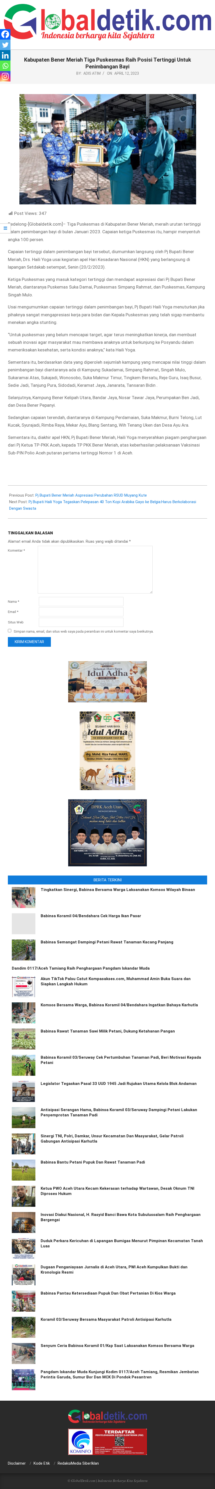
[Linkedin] (5, 55)
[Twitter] (5, 45)
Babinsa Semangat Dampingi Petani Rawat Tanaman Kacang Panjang (107, 942)
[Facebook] (5, 34)
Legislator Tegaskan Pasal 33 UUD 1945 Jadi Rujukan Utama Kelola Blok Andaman (119, 1083)
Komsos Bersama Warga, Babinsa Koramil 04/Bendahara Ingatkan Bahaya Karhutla (119, 1005)
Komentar (16, 550)
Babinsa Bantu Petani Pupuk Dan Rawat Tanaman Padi (93, 1162)
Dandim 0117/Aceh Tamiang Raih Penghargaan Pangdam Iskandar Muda (81, 968)
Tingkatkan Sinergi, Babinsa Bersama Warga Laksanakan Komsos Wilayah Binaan (118, 889)
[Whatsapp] (5, 66)
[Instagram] (5, 76)
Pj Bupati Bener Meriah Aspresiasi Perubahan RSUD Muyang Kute (91, 495)
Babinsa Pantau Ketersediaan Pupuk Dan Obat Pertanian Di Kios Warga (108, 1293)
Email (13, 612)
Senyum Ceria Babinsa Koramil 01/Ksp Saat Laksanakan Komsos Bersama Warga (117, 1345)
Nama (13, 602)
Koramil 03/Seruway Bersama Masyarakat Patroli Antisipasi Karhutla (106, 1319)
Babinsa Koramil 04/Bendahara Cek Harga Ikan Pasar (91, 916)
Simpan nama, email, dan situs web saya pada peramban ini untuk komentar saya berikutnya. (84, 631)
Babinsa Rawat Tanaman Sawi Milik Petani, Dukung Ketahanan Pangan (108, 1031)
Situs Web (16, 622)
